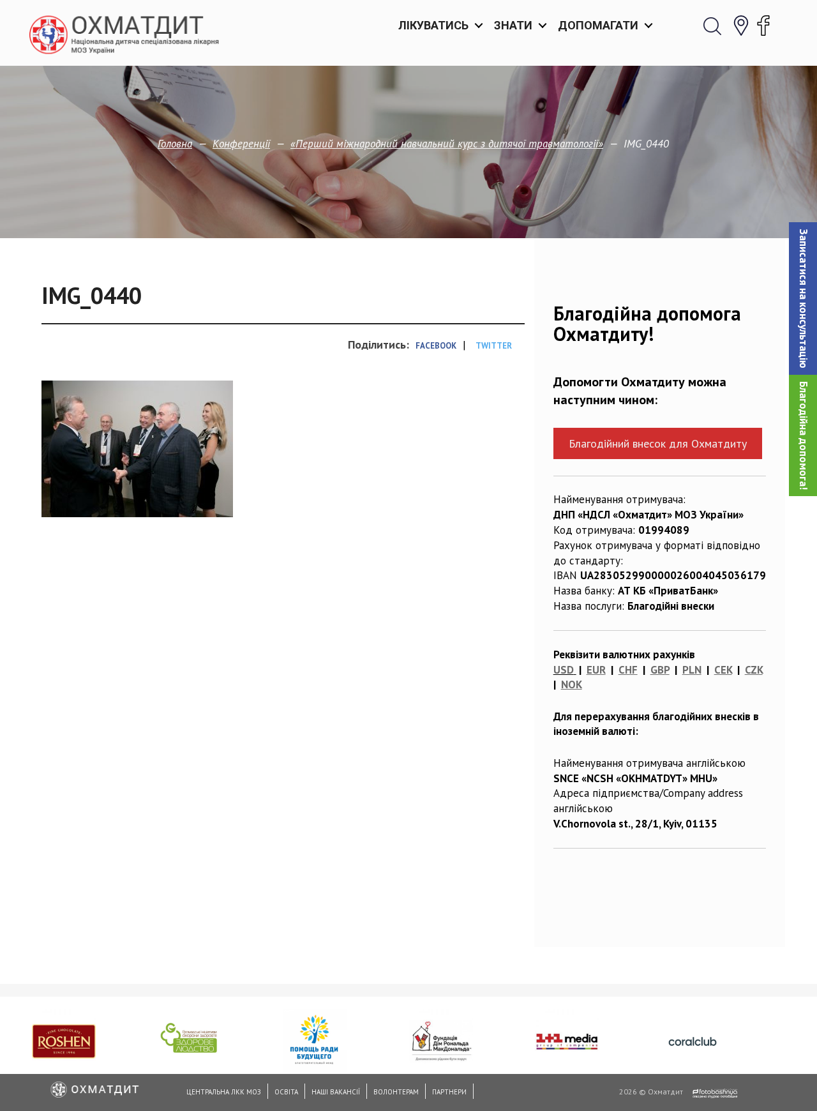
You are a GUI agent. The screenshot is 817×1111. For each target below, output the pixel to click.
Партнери (449, 1091)
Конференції (241, 144)
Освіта (286, 1091)
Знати (513, 25)
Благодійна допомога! (804, 435)
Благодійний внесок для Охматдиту (658, 443)
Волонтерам (396, 1091)
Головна (175, 144)
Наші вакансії (335, 1091)
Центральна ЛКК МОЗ (223, 1091)
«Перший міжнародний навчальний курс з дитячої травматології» (446, 144)
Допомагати (598, 25)
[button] (803, 298)
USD (563, 670)
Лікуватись (433, 25)
